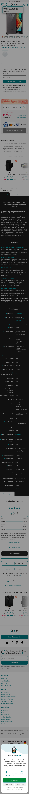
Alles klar (15, 780)
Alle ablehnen (8, 784)
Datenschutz (19, 789)
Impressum (10, 789)
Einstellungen (20, 784)
